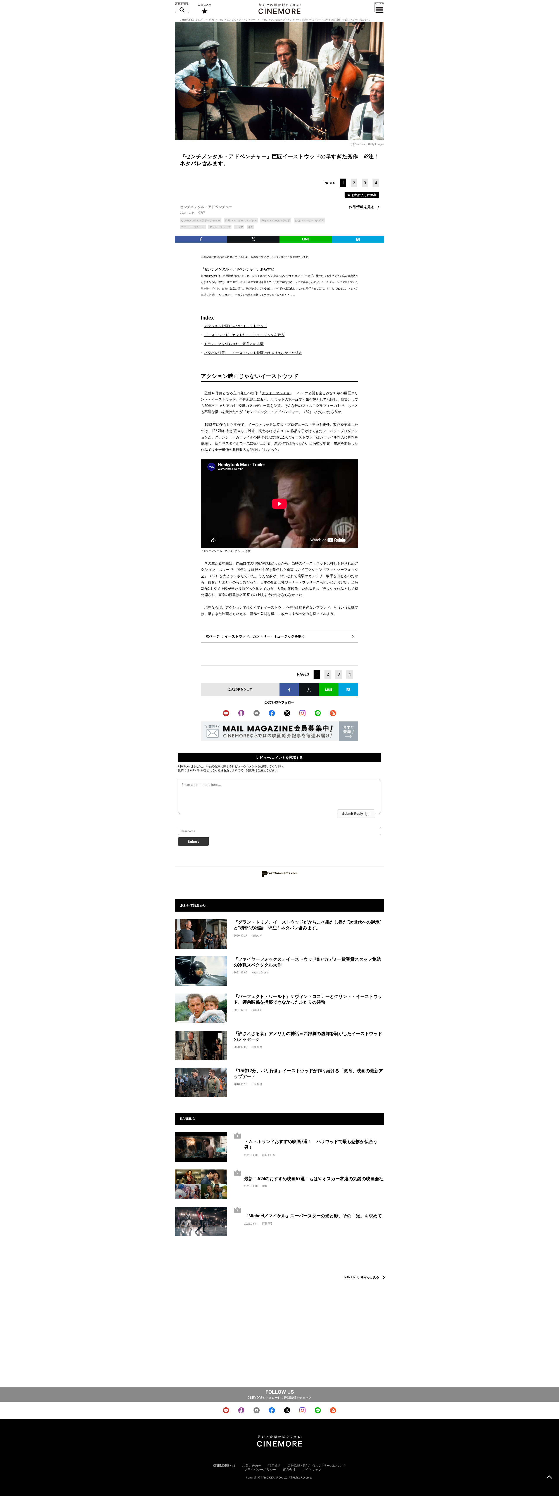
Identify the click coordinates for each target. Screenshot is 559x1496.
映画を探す (182, 7)
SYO (264, 1186)
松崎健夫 (257, 1009)
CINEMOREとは (224, 1465)
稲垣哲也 (257, 1047)
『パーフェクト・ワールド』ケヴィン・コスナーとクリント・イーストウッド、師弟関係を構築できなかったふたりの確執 (308, 999)
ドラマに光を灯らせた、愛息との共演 (234, 344)
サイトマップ (311, 1469)
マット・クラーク (219, 227)
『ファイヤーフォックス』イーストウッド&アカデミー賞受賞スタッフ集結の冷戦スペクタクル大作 (307, 962)
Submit (193, 841)
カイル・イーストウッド (275, 220)
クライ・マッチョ (276, 393)
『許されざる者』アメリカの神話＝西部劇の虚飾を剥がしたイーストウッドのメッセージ (308, 1036)
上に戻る (549, 1477)
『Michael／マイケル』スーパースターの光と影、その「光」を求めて (313, 1215)
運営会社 (289, 1469)
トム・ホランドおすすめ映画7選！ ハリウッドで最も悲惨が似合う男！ (311, 1144)
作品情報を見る (362, 207)
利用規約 (183, 766)
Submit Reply (352, 813)
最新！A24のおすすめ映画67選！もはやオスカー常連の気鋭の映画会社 (313, 1178)
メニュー (379, 7)
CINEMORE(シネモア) (191, 19)
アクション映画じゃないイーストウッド (235, 326)
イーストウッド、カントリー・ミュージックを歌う (244, 335)
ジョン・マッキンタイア (309, 220)
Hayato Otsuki (260, 972)
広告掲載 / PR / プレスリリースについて (316, 1465)
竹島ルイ (257, 935)
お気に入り (204, 8)
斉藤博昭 (267, 1223)
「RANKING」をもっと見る (360, 1277)
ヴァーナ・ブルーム (193, 227)
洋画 (250, 227)
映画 (211, 19)
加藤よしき (268, 1155)
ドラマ (239, 227)
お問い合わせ (251, 1465)
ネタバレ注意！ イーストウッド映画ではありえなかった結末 (253, 353)
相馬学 (201, 212)
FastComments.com (282, 873)
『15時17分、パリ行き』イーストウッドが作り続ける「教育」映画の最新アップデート (308, 1073)
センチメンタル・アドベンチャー (237, 19)
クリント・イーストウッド (241, 220)
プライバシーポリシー (260, 1469)
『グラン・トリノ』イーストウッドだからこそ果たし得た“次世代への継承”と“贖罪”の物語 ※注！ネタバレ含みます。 (307, 925)
